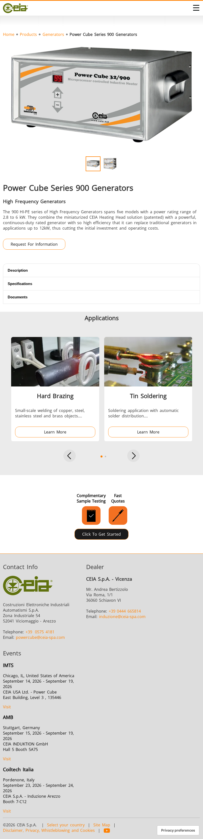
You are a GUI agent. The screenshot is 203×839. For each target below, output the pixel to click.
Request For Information (34, 244)
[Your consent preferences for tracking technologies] (178, 830)
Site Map (101, 825)
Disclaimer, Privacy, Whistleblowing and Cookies (49, 830)
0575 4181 (39, 632)
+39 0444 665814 (125, 611)
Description (18, 270)
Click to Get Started (101, 534)
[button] (69, 456)
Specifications (20, 284)
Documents (17, 297)
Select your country (66, 825)
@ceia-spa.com (40, 637)
